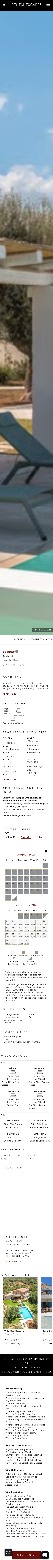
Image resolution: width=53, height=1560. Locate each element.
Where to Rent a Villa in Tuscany (20, 1433)
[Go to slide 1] (16, 1325)
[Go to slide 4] (22, 1325)
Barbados (29, 1449)
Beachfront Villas (13, 1477)
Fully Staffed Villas (13, 1474)
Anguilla (9, 1449)
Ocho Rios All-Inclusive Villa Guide (21, 1531)
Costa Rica (27, 1455)
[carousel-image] (20, 1303)
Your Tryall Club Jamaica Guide (19, 1528)
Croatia (37, 1455)
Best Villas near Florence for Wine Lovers (24, 1536)
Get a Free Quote (26, 1555)
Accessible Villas (13, 1485)
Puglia (6, 656)
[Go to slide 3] (20, 1325)
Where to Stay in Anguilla (17, 1403)
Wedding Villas (30, 1477)
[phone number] (4, 5)
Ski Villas (9, 1482)
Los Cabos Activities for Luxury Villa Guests (25, 1534)
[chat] (45, 1555)
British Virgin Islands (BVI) (17, 1452)
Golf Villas (32, 1479)
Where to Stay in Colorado (17, 1438)
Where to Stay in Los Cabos (18, 1427)
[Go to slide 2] (18, 1325)
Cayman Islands (12, 1455)
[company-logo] (26, 5)
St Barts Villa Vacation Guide (18, 1496)
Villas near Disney (23, 1482)
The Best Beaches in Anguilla (19, 1507)
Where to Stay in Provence (18, 1435)
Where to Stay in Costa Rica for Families (24, 1430)
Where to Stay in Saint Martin (19, 1411)
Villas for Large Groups (16, 1479)
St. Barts (23, 1463)
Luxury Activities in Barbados (19, 1499)
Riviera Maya (35, 1460)
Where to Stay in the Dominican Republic (25, 1417)
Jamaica (32, 1457)
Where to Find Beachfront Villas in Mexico (25, 1425)
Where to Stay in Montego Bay (20, 1414)
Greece (17, 1457)
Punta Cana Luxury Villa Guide (19, 1515)
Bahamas (19, 1449)
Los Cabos (10, 1460)
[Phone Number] (4, 5)
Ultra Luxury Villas (32, 1474)
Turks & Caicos (35, 1463)
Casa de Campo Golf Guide (18, 1512)
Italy (12, 656)
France (8, 1457)
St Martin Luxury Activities (17, 1509)
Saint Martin (11, 1463)
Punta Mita (22, 1460)
